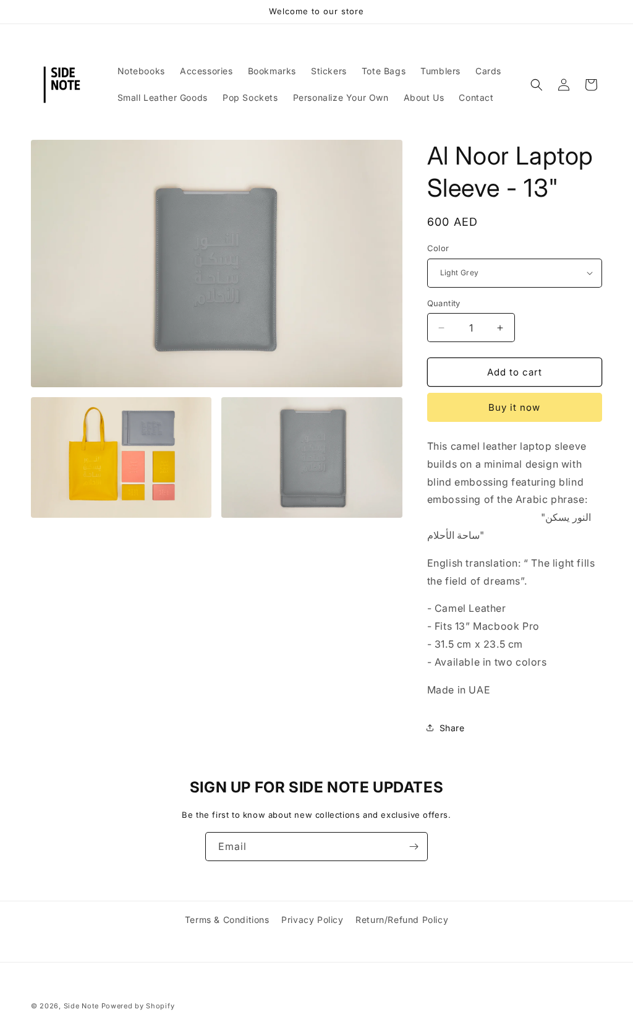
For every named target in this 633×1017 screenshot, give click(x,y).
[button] (536, 84)
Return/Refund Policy (401, 919)
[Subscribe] (413, 846)
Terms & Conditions (227, 919)
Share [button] (452, 728)
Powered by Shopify (138, 1006)
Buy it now (514, 407)
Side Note (81, 1006)
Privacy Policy (312, 919)
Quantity (444, 303)
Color (438, 248)
